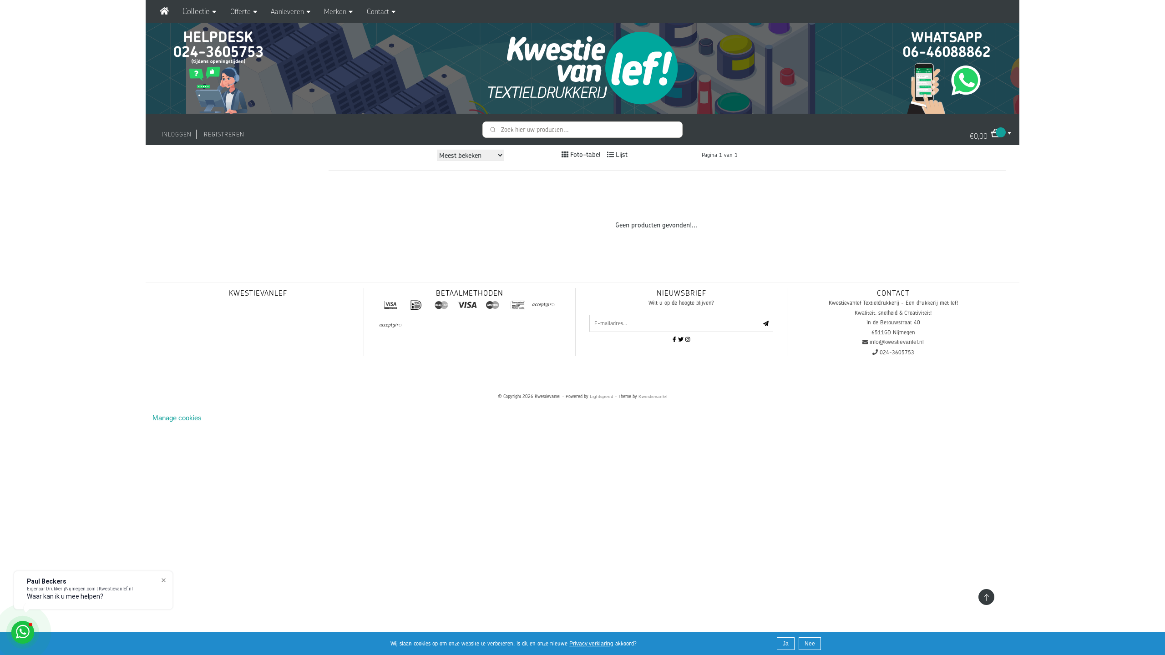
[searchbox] (582, 129)
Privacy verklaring (591, 643)
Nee (810, 643)
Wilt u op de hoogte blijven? (681, 303)
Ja (786, 643)
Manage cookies (177, 418)
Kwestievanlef (653, 396)
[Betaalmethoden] (390, 305)
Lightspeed (601, 396)
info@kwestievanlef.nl (897, 342)
